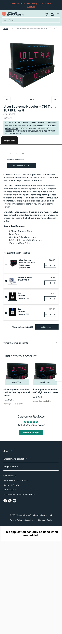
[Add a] (23, 153)
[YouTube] (14, 501)
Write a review (31, 432)
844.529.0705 (12, 489)
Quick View (17, 382)
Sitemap (41, 520)
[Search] (4, 20)
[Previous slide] (7, 99)
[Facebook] (5, 501)
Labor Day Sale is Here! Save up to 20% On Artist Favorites (31, 4)
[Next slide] (55, 99)
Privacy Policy (16, 520)
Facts (49, 520)
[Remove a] (10, 153)
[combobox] (33, 20)
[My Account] (46, 14)
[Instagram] (10, 501)
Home (5, 28)
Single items (9, 140)
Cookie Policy (29, 520)
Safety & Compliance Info (15, 342)
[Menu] (58, 14)
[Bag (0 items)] (52, 14)
